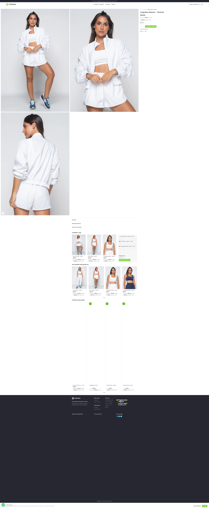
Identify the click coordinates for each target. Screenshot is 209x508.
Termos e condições (108, 403)
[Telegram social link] (146, 31)
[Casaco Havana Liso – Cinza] (79, 343)
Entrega (106, 407)
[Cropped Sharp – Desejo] (112, 343)
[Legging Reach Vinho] (96, 343)
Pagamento (107, 405)
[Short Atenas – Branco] (94, 245)
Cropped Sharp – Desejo (111, 385)
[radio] (141, 23)
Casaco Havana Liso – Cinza (78, 385)
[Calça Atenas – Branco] (79, 277)
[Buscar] (200, 4)
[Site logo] (11, 4)
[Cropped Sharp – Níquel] (129, 343)
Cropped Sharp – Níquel (128, 385)
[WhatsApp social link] (144, 31)
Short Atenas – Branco (92, 256)
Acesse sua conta (97, 401)
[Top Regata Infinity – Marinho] (129, 277)
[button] (3, 504)
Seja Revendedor (97, 409)
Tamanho (142, 22)
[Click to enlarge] (3, 213)
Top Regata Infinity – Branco (109, 256)
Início (141, 9)
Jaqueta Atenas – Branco (78, 256)
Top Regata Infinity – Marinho (129, 290)
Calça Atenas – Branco (77, 290)
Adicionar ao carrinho (150, 26)
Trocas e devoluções (108, 401)
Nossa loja (96, 407)
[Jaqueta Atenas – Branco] (79, 245)
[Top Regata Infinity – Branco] (109, 245)
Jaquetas (144, 9)
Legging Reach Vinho (93, 385)
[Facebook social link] (143, 31)
